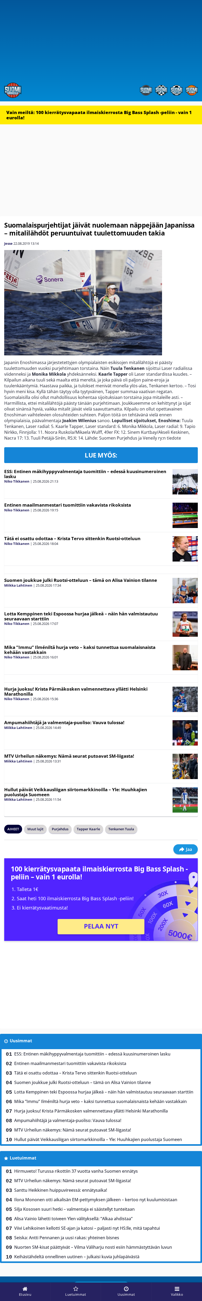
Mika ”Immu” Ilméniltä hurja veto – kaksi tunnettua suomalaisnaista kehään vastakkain (79, 649)
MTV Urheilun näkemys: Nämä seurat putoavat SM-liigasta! (69, 756)
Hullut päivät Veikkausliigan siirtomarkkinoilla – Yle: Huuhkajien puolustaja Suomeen (75, 792)
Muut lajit (35, 829)
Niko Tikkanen (16, 481)
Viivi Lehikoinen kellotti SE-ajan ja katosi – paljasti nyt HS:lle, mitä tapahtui (87, 1228)
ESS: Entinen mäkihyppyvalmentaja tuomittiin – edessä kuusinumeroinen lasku (85, 473)
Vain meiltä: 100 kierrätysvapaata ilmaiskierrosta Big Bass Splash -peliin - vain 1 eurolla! (99, 115)
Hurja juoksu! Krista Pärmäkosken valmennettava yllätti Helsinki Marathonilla (76, 691)
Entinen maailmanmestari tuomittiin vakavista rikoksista (67, 505)
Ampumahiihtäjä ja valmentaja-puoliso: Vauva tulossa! (64, 722)
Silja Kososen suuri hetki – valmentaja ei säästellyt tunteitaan (74, 1209)
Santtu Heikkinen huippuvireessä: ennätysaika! (60, 1190)
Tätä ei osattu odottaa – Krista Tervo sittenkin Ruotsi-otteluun (72, 538)
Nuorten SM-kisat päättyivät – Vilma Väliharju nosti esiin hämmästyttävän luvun (93, 1247)
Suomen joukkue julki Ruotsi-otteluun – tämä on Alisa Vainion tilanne (80, 580)
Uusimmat (21, 1041)
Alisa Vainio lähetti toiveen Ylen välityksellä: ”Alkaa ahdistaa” (73, 1219)
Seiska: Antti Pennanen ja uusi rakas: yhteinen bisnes (66, 1238)
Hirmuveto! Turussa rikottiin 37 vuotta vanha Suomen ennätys (76, 1171)
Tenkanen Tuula (121, 829)
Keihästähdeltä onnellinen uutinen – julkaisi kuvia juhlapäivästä (76, 1257)
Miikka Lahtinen (18, 585)
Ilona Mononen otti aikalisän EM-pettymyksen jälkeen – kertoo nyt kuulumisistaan (95, 1200)
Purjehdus (60, 829)
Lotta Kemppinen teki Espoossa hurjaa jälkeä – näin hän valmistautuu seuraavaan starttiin (81, 616)
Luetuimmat (23, 1158)
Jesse (8, 243)
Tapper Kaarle (88, 829)
